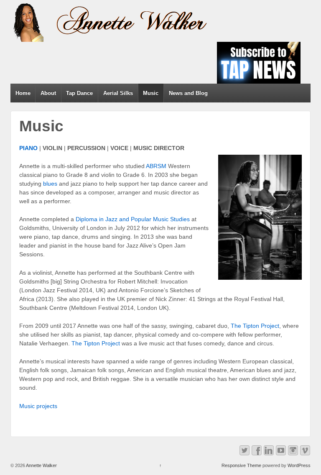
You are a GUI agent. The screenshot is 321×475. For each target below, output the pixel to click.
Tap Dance (79, 93)
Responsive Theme (241, 465)
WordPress (299, 465)
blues (50, 183)
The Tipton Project (255, 325)
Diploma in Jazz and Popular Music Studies (133, 219)
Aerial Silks (118, 93)
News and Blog (188, 93)
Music (150, 93)
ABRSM (156, 166)
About (48, 93)
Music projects (38, 406)
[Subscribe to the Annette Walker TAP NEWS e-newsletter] (259, 62)
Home (23, 93)
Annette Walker (41, 465)
